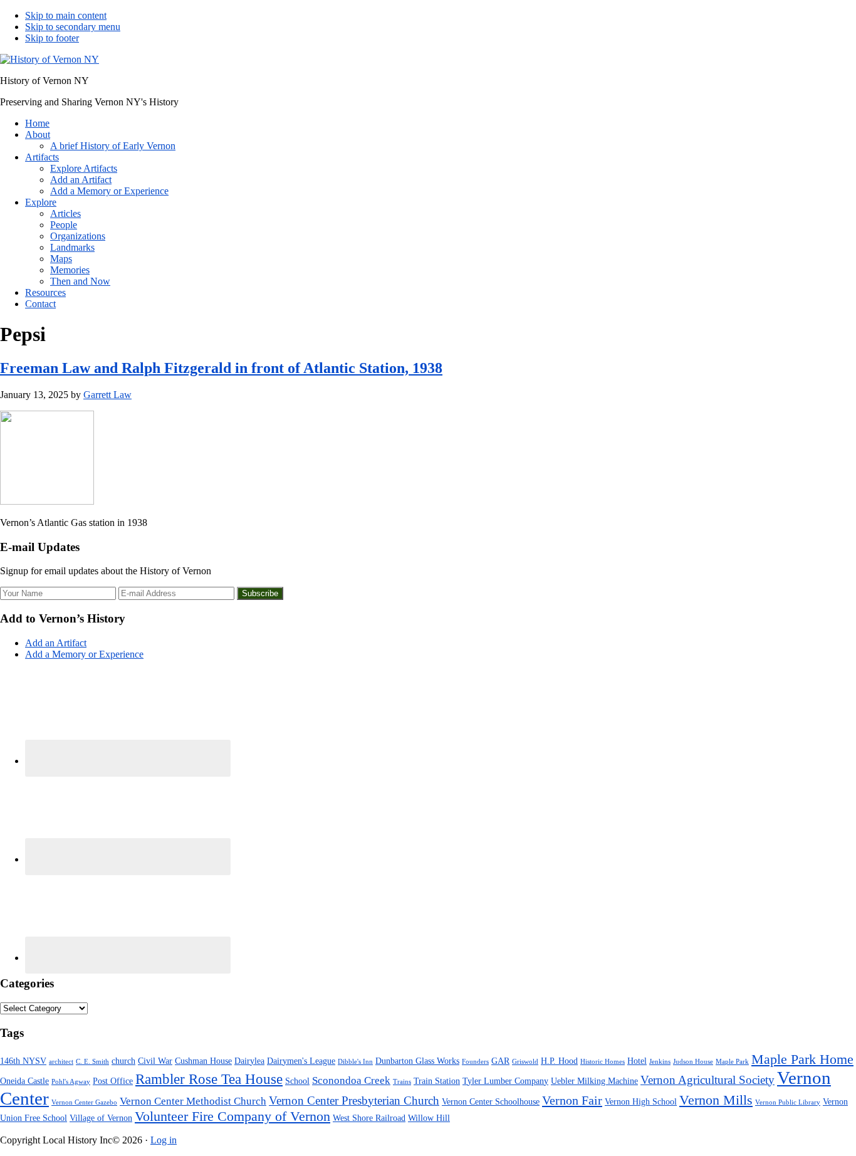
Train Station (437, 1081)
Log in (163, 1140)
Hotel (637, 1061)
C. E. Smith (92, 1061)
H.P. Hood (559, 1061)
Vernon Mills (716, 1100)
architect (61, 1061)
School (297, 1081)
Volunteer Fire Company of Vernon (232, 1116)
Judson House (693, 1061)
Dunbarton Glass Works (417, 1061)
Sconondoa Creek (351, 1080)
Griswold (525, 1061)
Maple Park (732, 1061)
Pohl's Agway (70, 1081)
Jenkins (660, 1061)
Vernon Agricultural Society (707, 1079)
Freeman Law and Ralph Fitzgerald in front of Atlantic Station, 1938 (221, 368)
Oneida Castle (24, 1081)
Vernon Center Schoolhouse (491, 1101)
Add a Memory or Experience (84, 654)
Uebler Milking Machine (594, 1081)
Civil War (155, 1061)
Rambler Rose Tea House (209, 1079)
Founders (475, 1061)
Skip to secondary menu (72, 26)
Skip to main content (66, 15)
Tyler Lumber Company (505, 1081)
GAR (500, 1061)
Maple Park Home (802, 1059)
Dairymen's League (301, 1061)
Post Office (113, 1081)
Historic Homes (602, 1061)
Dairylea (249, 1061)
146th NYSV (23, 1061)
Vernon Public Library (787, 1102)
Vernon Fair (572, 1100)
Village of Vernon (101, 1118)
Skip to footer (52, 38)
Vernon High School (641, 1101)
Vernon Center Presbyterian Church (354, 1100)
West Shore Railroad (369, 1118)
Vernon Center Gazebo (84, 1102)
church (123, 1061)
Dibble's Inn (355, 1061)
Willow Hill (429, 1118)
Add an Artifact (55, 643)
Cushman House (203, 1061)
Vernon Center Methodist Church (193, 1101)
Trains (402, 1081)
